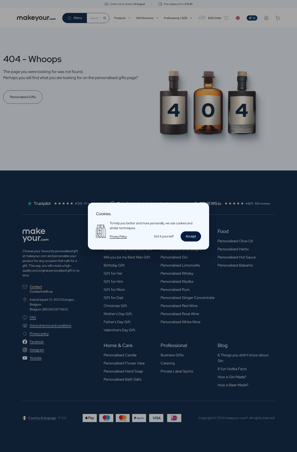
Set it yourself (164, 236)
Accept (191, 236)
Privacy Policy (118, 236)
